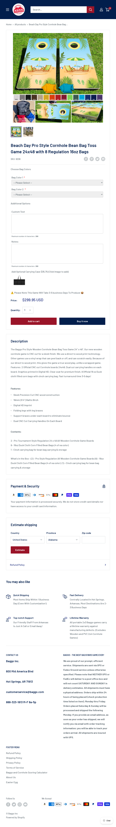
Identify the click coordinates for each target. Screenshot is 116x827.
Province (51, 532)
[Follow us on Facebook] (8, 804)
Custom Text (18, 211)
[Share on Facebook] (86, 158)
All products (20, 24)
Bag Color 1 (17, 177)
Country (15, 532)
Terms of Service (15, 767)
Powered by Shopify (15, 817)
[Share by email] (103, 158)
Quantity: (16, 310)
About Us (11, 777)
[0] (107, 9)
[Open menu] (7, 9)
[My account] (101, 9)
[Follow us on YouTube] (25, 804)
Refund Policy (17, 564)
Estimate (20, 549)
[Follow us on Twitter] (14, 804)
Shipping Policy (14, 757)
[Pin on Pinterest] (92, 158)
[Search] (90, 9)
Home (9, 24)
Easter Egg (12, 782)
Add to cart (34, 321)
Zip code (86, 532)
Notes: (15, 241)
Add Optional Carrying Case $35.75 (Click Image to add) (40, 271)
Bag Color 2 (17, 189)
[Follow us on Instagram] (20, 804)
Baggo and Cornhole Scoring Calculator (26, 772)
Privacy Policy (13, 762)
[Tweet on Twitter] (97, 158)
